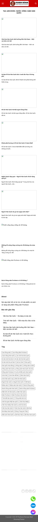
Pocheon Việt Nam (8, 451)
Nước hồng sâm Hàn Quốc (10, 388)
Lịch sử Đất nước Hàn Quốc (24, 372)
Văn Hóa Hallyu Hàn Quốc (9, 405)
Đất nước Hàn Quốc (7, 414)
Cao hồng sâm (6, 352)
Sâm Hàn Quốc (21, 392)
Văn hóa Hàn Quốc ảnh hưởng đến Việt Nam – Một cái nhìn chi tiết (19, 328)
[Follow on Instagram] (26, 491)
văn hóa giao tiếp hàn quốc (10, 401)
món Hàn (4, 375)
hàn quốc (28, 362)
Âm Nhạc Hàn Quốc (7, 411)
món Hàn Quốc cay (7, 378)
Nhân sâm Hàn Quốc (16, 385)
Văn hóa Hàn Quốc (7, 408)
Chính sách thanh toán (9, 496)
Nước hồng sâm (28, 385)
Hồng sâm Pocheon (8, 372)
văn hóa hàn (22, 405)
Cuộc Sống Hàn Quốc (8, 355)
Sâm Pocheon (6, 395)
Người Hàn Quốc (7, 382)
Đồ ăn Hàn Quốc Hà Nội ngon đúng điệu (17, 340)
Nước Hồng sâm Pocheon (27, 388)
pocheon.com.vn (29, 449)
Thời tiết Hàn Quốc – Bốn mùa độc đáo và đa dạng (19, 322)
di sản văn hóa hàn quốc (22, 359)
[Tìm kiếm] (35, 3)
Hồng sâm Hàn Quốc (8, 369)
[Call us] (34, 491)
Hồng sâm (19, 365)
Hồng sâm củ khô (29, 365)
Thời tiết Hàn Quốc (7, 398)
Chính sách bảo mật (8, 501)
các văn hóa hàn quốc (23, 355)
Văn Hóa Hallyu (24, 401)
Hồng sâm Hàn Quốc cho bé (24, 369)
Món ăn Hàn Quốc (20, 378)
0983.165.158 (28, 437)
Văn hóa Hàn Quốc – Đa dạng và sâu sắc (17, 316)
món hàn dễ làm (14, 375)
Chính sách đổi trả (8, 487)
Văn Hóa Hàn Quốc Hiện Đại (23, 408)
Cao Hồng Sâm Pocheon (20, 352)
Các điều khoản (7, 482)
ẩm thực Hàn (19, 414)
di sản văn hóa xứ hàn (8, 362)
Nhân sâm (5, 385)
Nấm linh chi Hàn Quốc (8, 392)
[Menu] (3, 3)
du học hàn (20, 362)
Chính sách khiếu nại (9, 505)
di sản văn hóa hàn (7, 359)
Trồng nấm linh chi (20, 398)
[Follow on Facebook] (23, 491)
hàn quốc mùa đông (8, 365)
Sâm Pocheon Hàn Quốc (19, 395)
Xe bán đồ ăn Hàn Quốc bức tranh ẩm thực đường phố (18, 335)
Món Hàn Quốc (25, 375)
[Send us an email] (30, 491)
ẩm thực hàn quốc (30, 414)
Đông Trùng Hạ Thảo (21, 411)
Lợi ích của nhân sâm (9, 456)
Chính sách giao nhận (9, 491)
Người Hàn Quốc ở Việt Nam (22, 382)
